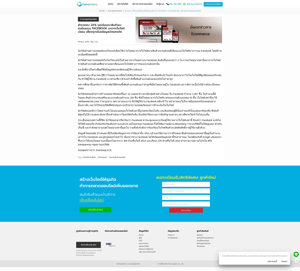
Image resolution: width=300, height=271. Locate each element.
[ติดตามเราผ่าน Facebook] (106, 236)
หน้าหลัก (102, 11)
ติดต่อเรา (200, 235)
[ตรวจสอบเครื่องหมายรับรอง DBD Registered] (111, 245)
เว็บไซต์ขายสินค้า (89, 157)
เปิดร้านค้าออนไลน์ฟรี (213, 4)
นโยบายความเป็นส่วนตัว (147, 252)
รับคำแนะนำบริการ (194, 4)
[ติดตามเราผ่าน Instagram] (110, 236)
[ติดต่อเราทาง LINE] (296, 254)
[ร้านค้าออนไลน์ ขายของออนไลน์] (149, 263)
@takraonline (114, 236)
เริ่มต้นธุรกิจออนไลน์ (203, 243)
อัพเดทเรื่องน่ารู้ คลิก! (88, 245)
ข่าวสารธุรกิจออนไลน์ (115, 11)
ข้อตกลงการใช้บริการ (146, 249)
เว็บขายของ (102, 157)
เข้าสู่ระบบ (171, 235)
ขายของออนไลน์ (132, 264)
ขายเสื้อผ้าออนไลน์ (203, 240)
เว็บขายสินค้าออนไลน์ (117, 157)
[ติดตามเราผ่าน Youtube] (118, 236)
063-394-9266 (175, 4)
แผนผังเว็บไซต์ (144, 246)
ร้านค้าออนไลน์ (121, 264)
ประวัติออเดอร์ (172, 238)
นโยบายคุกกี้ (272, 261)
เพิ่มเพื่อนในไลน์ (95, 209)
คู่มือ (140, 238)
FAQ (140, 240)
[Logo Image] (87, 4)
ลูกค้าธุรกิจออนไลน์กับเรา (205, 238)
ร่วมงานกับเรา (144, 243)
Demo (141, 235)
